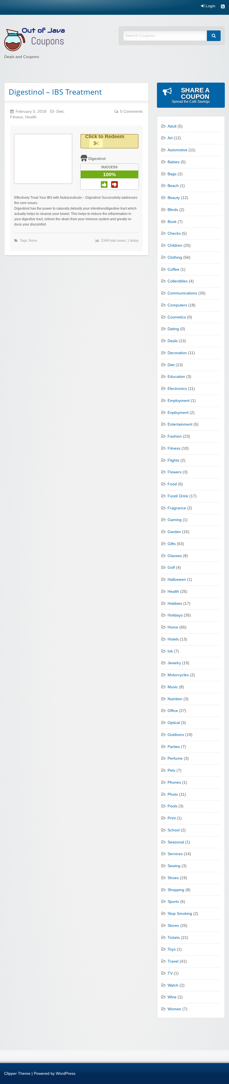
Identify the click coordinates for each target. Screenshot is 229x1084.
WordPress (65, 1073)
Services (175, 854)
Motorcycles (178, 675)
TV (170, 973)
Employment (179, 401)
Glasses (175, 556)
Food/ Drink (178, 496)
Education (176, 377)
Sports (173, 902)
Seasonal (176, 842)
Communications (182, 293)
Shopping (176, 890)
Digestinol (97, 158)
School (174, 830)
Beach (173, 186)
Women (174, 1009)
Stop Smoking (180, 914)
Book (172, 222)
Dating (173, 329)
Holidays (175, 615)
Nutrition (175, 699)
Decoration (177, 353)
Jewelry (174, 663)
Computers (177, 305)
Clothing (175, 257)
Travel (173, 961)
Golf (171, 567)
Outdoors (176, 735)
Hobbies (175, 603)
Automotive (177, 150)
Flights (173, 460)
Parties (174, 747)
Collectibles (178, 281)
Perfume (175, 758)
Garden (174, 532)
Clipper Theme (17, 1073)
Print (172, 818)
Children (175, 245)
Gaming (175, 520)
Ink (170, 651)
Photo (173, 794)
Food (172, 484)
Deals (173, 341)
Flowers (175, 472)
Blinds (173, 210)
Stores (173, 926)
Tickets (174, 938)
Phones (174, 782)
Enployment (178, 413)
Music (173, 687)
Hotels (173, 639)
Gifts (172, 544)
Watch (173, 985)
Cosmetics (177, 317)
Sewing (174, 866)
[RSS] (223, 7)
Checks (174, 233)
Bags (172, 174)
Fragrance (177, 508)
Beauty (174, 198)
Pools (172, 806)
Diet (59, 111)
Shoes (173, 878)
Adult (172, 126)
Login (209, 6)
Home (173, 627)
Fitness (16, 117)
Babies (174, 162)
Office (173, 711)
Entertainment (180, 424)
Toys (172, 949)
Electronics (177, 389)
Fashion (175, 436)
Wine (172, 997)
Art (170, 138)
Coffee (173, 269)
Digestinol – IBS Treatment (55, 92)
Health (31, 117)
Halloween (177, 579)
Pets (171, 770)
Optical (174, 723)
